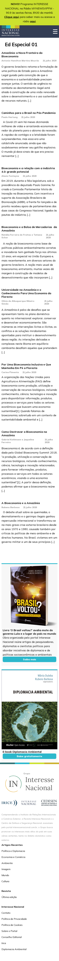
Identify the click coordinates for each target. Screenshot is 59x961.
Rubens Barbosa (11, 507)
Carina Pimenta (10, 372)
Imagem (6, 869)
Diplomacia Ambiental (14, 949)
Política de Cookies (12, 924)
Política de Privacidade (14, 918)
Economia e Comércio (13, 857)
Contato (6, 912)
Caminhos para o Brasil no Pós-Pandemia (29, 113)
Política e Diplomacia (13, 850)
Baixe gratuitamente (29, 756)
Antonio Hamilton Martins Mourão (20, 60)
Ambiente (7, 863)
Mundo (5, 875)
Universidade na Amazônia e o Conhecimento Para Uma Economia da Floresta (26, 293)
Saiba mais (29, 659)
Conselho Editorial (12, 937)
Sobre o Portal (9, 931)
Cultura (5, 881)
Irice (4, 943)
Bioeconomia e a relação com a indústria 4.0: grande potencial (28, 169)
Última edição (9, 897)
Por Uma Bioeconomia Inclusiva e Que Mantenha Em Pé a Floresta (26, 366)
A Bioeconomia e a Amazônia (21, 503)
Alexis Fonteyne (10, 176)
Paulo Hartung (10, 117)
